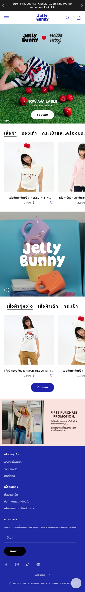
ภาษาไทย (40, 575)
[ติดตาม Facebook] (6, 564)
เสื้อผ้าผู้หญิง (20, 306)
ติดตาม (15, 551)
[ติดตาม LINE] (38, 564)
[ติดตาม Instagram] (17, 564)
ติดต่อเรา (9, 476)
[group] (42, 422)
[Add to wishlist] (52, 202)
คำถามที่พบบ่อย (13, 462)
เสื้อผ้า (10, 133)
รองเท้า (29, 133)
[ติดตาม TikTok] (28, 564)
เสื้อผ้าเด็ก (48, 306)
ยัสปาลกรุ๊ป (11, 494)
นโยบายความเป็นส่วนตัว (19, 508)
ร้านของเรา (10, 469)
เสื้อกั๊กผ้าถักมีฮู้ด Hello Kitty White (29, 198)
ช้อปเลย (42, 115)
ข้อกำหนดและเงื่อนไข (16, 501)
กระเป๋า (71, 306)
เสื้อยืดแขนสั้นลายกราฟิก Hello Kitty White (29, 371)
